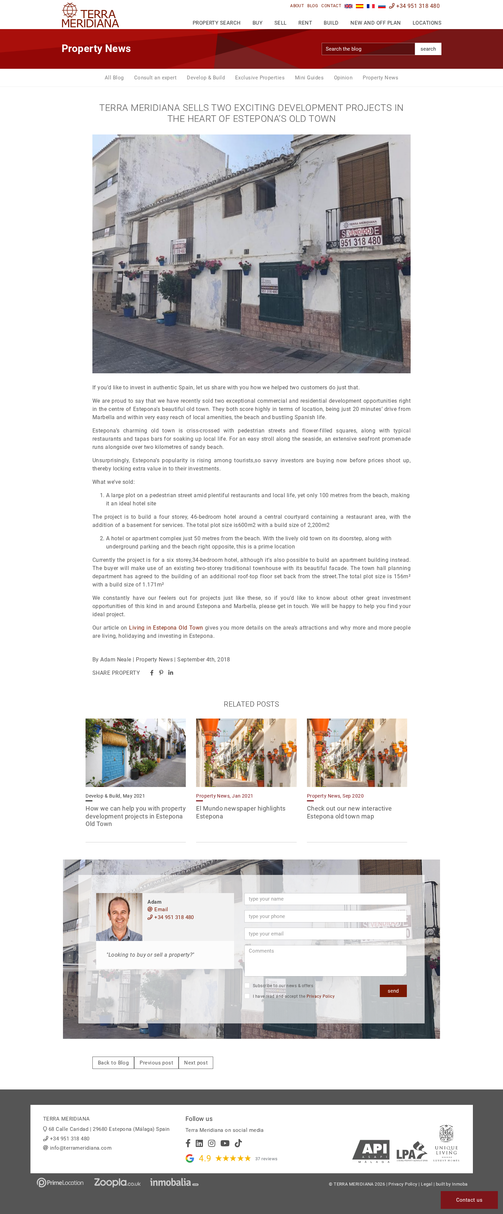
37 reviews (266, 1158)
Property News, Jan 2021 (224, 796)
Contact (331, 5)
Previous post (156, 1063)
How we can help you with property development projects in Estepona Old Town (136, 816)
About (297, 5)
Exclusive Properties (260, 78)
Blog (312, 5)
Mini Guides (309, 78)
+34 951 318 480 (417, 6)
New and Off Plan (375, 23)
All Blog (114, 78)
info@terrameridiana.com (81, 1148)
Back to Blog (113, 1063)
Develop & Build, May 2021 (115, 796)
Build (331, 23)
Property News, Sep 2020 (335, 796)
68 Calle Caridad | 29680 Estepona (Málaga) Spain (109, 1129)
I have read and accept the (293, 996)
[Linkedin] (170, 673)
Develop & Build (206, 78)
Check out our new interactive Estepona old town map (349, 812)
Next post (196, 1063)
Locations (427, 23)
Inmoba (460, 1184)
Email (160, 909)
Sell (280, 23)
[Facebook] (152, 673)
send (393, 991)
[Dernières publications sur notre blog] (371, 6)
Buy (257, 23)
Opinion (343, 78)
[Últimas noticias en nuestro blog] (360, 6)
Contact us (469, 1200)
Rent (305, 23)
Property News (380, 78)
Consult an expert (155, 78)
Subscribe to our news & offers (282, 985)
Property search (217, 23)
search (428, 49)
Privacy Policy (321, 996)
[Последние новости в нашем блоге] (382, 6)
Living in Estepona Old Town (166, 627)
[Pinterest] (161, 673)
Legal (426, 1184)
